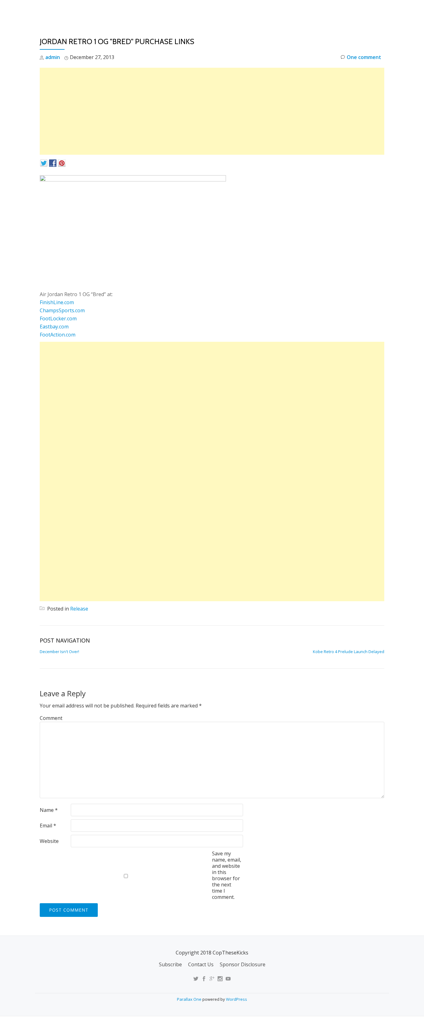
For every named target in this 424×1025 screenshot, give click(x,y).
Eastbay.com (54, 326)
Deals (381, 10)
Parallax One (189, 999)
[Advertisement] (212, 111)
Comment (51, 718)
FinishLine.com (57, 302)
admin (52, 57)
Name (49, 810)
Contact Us (201, 964)
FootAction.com (57, 334)
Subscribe (170, 964)
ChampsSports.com (62, 310)
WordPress (236, 999)
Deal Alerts (348, 10)
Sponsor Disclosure (242, 964)
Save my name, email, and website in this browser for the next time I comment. (226, 875)
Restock (312, 10)
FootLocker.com (58, 318)
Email (48, 825)
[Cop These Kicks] (101, 11)
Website (49, 841)
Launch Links (275, 10)
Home (241, 10)
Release (79, 608)
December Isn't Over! (59, 651)
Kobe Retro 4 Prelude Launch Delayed (348, 651)
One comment (364, 57)
